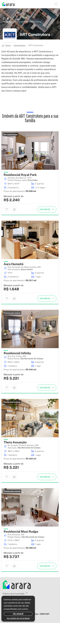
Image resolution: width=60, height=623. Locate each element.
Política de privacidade (13, 593)
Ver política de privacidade (18, 618)
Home (8, 45)
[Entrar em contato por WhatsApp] (14, 209)
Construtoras (19, 45)
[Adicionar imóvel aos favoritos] (7, 209)
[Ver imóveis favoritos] (56, 4)
